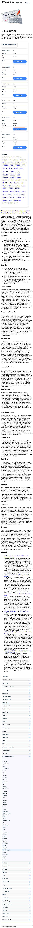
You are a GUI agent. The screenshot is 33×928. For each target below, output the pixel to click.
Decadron (5, 779)
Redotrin (23, 183)
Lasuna (4, 807)
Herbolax (5, 800)
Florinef (5, 795)
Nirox (11, 180)
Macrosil (12, 177)
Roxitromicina (17, 200)
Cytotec (5, 777)
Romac (10, 194)
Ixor (19, 171)
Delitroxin (17, 165)
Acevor (5, 157)
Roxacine (12, 197)
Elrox (10, 168)
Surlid (16, 203)
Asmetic (5, 160)
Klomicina (12, 174)
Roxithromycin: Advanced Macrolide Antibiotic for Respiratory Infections (15, 212)
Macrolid (5, 177)
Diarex (4, 784)
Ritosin (23, 185)
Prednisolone (6, 832)
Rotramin (5, 197)
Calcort (4, 775)
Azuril (16, 160)
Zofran (4, 859)
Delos (23, 165)
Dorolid (5, 168)
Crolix (11, 165)
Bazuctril (22, 160)
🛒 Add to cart (18, 61)
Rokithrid (17, 188)
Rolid (4, 194)
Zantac (4, 856)
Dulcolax (5, 791)
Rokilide (11, 188)
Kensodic (5, 174)
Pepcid (4, 829)
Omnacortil (5, 825)
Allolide (11, 157)
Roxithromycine (20, 197)
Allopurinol (5, 764)
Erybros (16, 168)
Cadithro (23, 162)
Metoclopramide (7, 813)
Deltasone (5, 782)
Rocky (4, 188)
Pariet (4, 827)
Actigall (5, 761)
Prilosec (5, 836)
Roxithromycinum (7, 200)
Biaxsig (5, 162)
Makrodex (18, 177)
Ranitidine (5, 843)
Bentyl (4, 770)
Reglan (4, 845)
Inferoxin (13, 171)
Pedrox (10, 183)
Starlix (4, 852)
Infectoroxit (6, 171)
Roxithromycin (7, 850)
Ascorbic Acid (6, 768)
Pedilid (5, 183)
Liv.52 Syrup (6, 809)
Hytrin (4, 802)
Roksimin (5, 191)
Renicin (11, 185)
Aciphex (5, 759)
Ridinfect (17, 185)
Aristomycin (18, 157)
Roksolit (12, 191)
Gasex (4, 798)
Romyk (15, 194)
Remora (5, 185)
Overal (24, 180)
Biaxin (4, 773)
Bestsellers (19, 2)
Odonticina (17, 180)
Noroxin (5, 822)
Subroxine (10, 203)
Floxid (21, 168)
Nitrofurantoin (6, 820)
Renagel (5, 847)
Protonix (5, 838)
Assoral (11, 160)
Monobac (5, 180)
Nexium (5, 818)
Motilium (5, 816)
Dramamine (5, 788)
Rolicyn (24, 191)
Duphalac (5, 793)
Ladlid (18, 174)
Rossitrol (21, 194)
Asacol (4, 766)
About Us (27, 2)
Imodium (5, 804)
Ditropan (5, 786)
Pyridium (5, 841)
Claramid (5, 165)
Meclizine (5, 811)
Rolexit (18, 191)
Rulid (4, 203)
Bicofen (11, 162)
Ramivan (16, 183)
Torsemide (5, 854)
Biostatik (17, 162)
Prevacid (5, 834)
